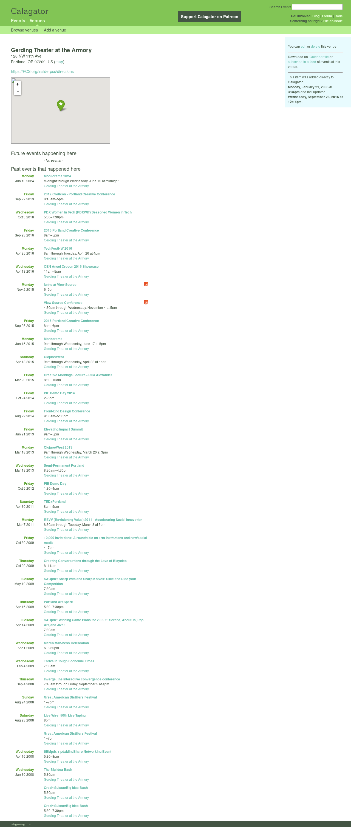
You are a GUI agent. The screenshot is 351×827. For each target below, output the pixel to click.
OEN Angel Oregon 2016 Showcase (71, 266)
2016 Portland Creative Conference (71, 230)
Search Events (280, 6)
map (59, 61)
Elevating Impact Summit (63, 429)
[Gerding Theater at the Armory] (61, 105)
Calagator (29, 11)
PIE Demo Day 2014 (59, 392)
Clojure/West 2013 (58, 447)
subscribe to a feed (302, 61)
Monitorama (53, 338)
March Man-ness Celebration (66, 642)
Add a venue (55, 30)
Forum (327, 15)
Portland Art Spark (58, 601)
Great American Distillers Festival (70, 697)
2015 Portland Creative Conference (71, 320)
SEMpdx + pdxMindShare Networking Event (77, 751)
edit (303, 46)
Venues (37, 20)
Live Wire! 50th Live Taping (65, 715)
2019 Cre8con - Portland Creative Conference (79, 194)
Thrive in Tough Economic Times (69, 660)
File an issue (333, 20)
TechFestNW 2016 (58, 248)
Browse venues (24, 30)
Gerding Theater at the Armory (66, 185)
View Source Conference (63, 302)
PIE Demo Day (55, 483)
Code (339, 15)
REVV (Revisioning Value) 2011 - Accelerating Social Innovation (93, 519)
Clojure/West (54, 356)
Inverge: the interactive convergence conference (82, 679)
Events (18, 20)
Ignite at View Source (60, 284)
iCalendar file (319, 56)
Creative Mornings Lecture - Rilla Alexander (78, 374)
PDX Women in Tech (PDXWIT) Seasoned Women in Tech (88, 212)
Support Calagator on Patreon (209, 16)
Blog (315, 15)
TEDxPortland (55, 501)
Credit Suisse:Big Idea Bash (66, 787)
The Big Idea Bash (58, 769)
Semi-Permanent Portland (64, 465)
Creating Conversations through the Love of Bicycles (85, 560)
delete (315, 46)
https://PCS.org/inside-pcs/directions (42, 71)
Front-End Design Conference (67, 411)
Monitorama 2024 (57, 175)
